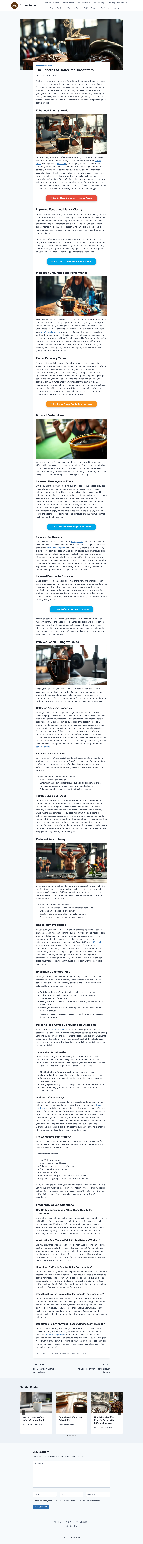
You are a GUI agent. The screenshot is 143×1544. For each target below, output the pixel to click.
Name (37, 1494)
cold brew (61, 163)
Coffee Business (57, 8)
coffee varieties (98, 942)
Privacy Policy (71, 1522)
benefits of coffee (60, 1029)
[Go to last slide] (23, 1412)
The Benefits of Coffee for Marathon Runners (93, 1368)
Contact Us (71, 1526)
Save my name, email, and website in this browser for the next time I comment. (67, 1501)
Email (64, 1494)
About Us (58, 1522)
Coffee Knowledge (50, 3)
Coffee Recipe (99, 3)
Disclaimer (84, 1522)
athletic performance (50, 332)
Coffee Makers (83, 3)
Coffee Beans (68, 3)
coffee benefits (43, 1353)
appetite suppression (55, 1334)
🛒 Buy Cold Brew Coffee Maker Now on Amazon (71, 198)
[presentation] (36, 1402)
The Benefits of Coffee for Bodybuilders (45, 1368)
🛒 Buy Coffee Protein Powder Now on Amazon (71, 404)
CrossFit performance (60, 1353)
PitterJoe (41, 75)
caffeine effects (43, 747)
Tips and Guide (74, 8)
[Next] (119, 1412)
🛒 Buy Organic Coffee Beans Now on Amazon (71, 261)
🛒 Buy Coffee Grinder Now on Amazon (71, 609)
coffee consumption (56, 548)
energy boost (77, 541)
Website (91, 1494)
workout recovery (79, 1353)
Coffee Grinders (91, 8)
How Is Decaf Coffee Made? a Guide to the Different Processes (104, 1420)
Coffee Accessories (110, 8)
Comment (39, 1463)
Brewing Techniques (117, 3)
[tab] (67, 1435)
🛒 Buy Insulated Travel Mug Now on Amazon (71, 527)
